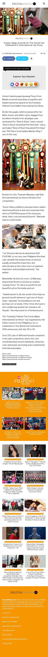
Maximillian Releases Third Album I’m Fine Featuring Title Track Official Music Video (35, 547)
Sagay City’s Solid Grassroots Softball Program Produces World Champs (13, 405)
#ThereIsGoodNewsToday (9, 364)
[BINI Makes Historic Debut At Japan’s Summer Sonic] (35, 477)
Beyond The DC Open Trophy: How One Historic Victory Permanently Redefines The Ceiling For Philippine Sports (35, 407)
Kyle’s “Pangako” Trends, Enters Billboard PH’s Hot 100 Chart (35, 464)
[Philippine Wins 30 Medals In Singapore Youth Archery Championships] (12, 423)
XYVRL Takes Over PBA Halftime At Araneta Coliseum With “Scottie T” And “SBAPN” (13, 491)
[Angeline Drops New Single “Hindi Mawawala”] (12, 450)
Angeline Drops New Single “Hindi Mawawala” (13, 463)
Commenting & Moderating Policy (14, 639)
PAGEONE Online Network (13, 53)
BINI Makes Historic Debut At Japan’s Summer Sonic (35, 490)
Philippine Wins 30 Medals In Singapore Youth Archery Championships (13, 435)
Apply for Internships (9, 621)
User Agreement (8, 630)
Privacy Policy (7, 635)
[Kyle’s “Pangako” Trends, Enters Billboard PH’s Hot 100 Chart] (35, 450)
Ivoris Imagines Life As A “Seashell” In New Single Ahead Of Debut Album (35, 518)
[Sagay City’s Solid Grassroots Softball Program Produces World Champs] (12, 393)
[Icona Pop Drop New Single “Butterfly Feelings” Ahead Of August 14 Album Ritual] (35, 561)
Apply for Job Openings (10, 617)
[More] (31, 58)
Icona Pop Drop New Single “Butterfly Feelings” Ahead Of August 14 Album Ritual (35, 575)
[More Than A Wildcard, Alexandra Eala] (35, 423)
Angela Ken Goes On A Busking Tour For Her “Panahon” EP (13, 546)
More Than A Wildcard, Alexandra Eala (35, 433)
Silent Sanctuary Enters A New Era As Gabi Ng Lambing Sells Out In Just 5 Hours (12, 519)
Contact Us (6, 613)
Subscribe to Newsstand (11, 626)
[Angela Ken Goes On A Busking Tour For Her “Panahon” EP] (12, 533)
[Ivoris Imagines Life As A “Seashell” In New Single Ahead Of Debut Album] (35, 505)
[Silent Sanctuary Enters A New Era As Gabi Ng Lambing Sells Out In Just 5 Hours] (12, 505)
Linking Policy (7, 643)
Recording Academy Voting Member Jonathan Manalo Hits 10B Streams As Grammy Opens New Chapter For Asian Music (12, 577)
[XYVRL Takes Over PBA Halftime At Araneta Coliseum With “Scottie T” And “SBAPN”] (12, 477)
